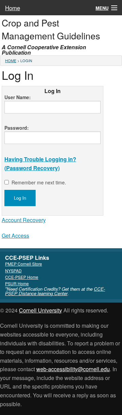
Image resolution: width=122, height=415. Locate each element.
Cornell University (40, 310)
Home (12, 7)
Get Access (15, 235)
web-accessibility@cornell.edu (73, 369)
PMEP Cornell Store (23, 264)
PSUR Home (17, 283)
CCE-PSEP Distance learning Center (55, 291)
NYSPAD (13, 270)
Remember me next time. (39, 182)
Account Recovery (24, 220)
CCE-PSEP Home (21, 277)
